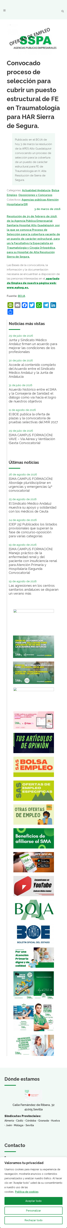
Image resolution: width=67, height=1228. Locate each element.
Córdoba (30, 1120)
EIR (26, 204)
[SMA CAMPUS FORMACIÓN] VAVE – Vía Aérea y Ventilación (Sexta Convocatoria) (32, 439)
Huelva (55, 1120)
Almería (9, 1120)
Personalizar (33, 1210)
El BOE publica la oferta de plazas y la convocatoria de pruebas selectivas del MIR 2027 (33, 418)
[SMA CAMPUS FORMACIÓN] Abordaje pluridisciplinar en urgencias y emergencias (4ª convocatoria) (31, 484)
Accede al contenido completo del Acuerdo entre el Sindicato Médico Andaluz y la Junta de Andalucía (32, 370)
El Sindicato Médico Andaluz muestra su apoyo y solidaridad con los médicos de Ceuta (32, 507)
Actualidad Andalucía (36, 190)
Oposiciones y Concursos (35, 195)
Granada (43, 1120)
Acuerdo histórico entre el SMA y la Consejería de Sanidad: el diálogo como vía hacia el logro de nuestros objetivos (32, 395)
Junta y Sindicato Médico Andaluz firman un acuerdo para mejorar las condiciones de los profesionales (33, 346)
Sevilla (30, 1125)
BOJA (21, 296)
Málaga (18, 1125)
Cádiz (19, 1120)
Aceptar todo (33, 1200)
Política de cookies (26, 1191)
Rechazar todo (34, 1220)
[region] (33, 1192)
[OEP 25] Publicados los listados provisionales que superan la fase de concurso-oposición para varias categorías (33, 530)
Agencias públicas (34, 199)
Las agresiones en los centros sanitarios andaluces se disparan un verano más (33, 589)
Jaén (9, 1125)
